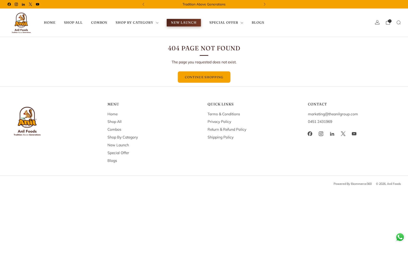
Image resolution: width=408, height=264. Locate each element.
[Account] (377, 22)
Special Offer (118, 152)
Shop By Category (122, 137)
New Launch (184, 22)
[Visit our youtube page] (37, 4)
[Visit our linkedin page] (23, 4)
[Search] (398, 22)
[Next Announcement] (265, 4)
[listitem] (204, 4)
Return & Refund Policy (227, 129)
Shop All (73, 22)
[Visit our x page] (30, 4)
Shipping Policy (221, 137)
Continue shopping (204, 77)
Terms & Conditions (224, 114)
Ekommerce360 (361, 184)
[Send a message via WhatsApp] (400, 237)
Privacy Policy (219, 121)
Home (49, 22)
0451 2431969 (320, 121)
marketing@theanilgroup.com (333, 114)
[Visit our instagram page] (16, 4)
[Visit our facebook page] (9, 4)
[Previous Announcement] (143, 4)
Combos (99, 22)
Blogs (258, 22)
